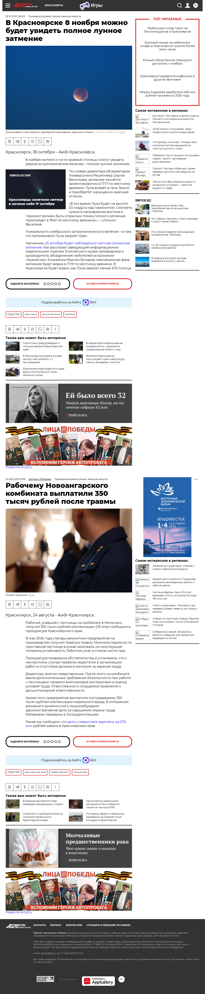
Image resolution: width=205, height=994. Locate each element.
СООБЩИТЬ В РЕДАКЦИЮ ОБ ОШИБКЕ (108, 925)
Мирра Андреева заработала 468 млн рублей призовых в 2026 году (167, 93)
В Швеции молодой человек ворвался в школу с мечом (169, 259)
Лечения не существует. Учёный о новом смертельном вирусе (173, 567)
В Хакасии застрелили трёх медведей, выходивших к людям (43, 802)
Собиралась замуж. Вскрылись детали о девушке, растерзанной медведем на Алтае (173, 635)
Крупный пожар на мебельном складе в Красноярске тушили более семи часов (167, 46)
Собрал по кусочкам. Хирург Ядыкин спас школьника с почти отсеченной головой (176, 621)
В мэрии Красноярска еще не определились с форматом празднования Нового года (104, 346)
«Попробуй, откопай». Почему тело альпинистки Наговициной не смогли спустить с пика (175, 145)
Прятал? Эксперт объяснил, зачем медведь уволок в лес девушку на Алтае (174, 171)
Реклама (55, 925)
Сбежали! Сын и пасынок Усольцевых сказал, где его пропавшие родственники (176, 158)
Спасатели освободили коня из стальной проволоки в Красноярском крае (42, 817)
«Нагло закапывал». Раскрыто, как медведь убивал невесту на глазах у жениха (175, 608)
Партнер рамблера (67, 979)
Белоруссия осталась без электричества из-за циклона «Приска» (169, 208)
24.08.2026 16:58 (15, 479)
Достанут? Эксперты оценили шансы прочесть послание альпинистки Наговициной (176, 119)
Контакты (39, 925)
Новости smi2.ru (19, 467)
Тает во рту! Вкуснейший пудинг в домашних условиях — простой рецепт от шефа (174, 185)
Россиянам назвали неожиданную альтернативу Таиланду (173, 233)
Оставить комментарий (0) (102, 283)
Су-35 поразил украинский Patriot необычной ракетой (172, 246)
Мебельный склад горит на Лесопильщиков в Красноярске (167, 30)
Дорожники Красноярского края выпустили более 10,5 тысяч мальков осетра (43, 372)
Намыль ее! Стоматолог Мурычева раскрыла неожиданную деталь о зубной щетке (174, 582)
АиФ (122, 132)
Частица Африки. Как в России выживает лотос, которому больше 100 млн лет (175, 595)
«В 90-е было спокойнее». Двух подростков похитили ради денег (174, 130)
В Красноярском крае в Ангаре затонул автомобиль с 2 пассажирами (42, 359)
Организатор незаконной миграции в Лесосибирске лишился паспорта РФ (102, 804)
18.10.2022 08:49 (15, 16)
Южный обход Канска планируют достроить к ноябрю (167, 62)
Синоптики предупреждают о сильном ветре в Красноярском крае (42, 346)
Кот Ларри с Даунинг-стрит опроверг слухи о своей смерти (174, 220)
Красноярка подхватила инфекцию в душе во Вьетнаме (167, 78)
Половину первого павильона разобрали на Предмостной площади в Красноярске (105, 817)
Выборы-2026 (74, 925)
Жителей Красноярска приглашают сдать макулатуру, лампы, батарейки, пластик (105, 359)
